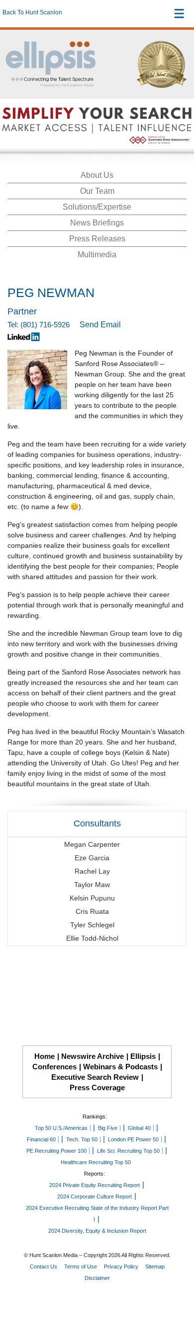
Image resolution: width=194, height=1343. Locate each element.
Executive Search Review (95, 1077)
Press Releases (97, 238)
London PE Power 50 (133, 1139)
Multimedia (97, 254)
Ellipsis (143, 1056)
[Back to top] (177, 1298)
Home (44, 1056)
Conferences (54, 1066)
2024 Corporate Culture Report (94, 1196)
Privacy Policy (121, 1266)
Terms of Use (80, 1266)
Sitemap (155, 1266)
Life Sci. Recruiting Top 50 (128, 1151)
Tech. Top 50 (81, 1139)
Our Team (97, 191)
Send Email (100, 324)
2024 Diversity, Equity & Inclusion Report (97, 1231)
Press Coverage (97, 1087)
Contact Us (43, 1266)
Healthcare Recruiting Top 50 (96, 1162)
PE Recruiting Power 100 (56, 1151)
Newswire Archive (92, 1056)
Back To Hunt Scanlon (32, 12)
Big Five (107, 1128)
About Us (97, 175)
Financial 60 (41, 1139)
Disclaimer (97, 1278)
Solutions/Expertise (97, 207)
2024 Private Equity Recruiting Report (94, 1185)
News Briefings (97, 223)
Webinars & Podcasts (120, 1066)
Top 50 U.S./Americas (61, 1128)
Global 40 (139, 1128)
